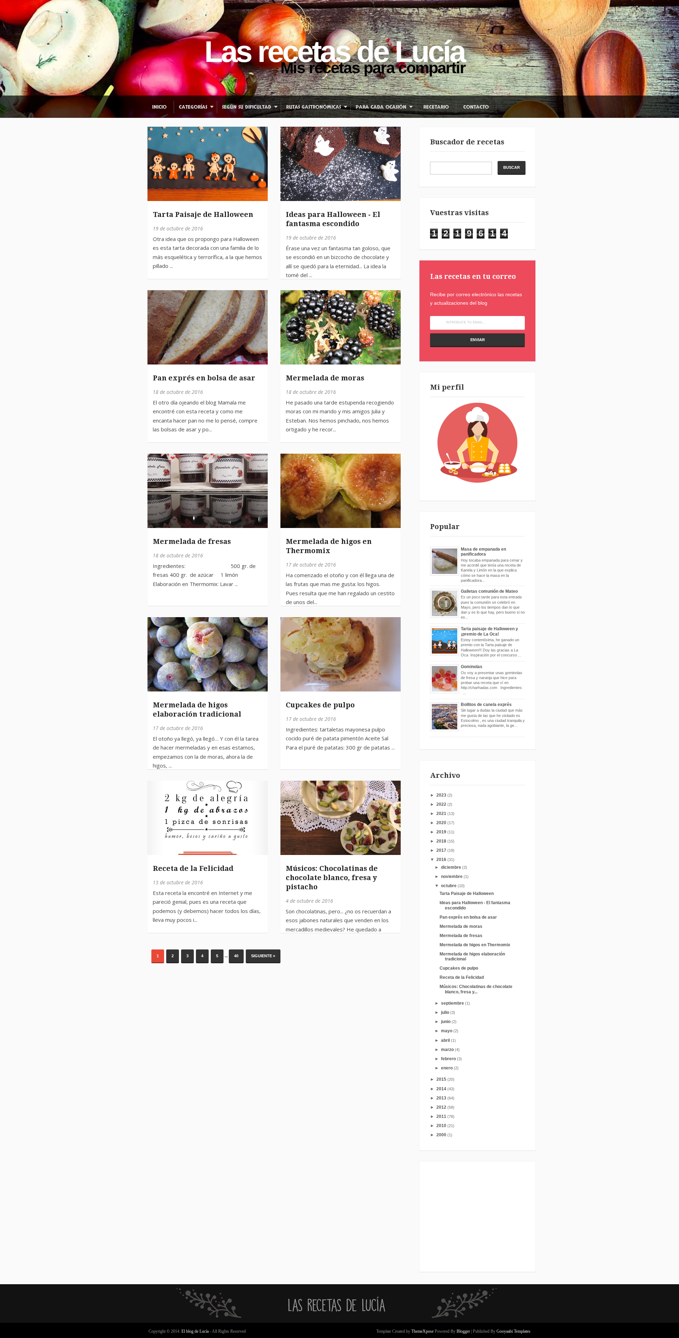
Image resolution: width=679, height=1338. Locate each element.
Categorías (193, 107)
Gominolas (471, 666)
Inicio (159, 107)
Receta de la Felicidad (193, 868)
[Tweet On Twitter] (156, 151)
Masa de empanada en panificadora (483, 552)
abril (446, 1040)
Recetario (436, 107)
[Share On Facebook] (156, 136)
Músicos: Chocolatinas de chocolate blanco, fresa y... (476, 989)
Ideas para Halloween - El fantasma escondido (333, 219)
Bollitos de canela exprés (486, 704)
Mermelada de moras (325, 378)
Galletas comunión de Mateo (489, 591)
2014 (441, 1088)
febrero (449, 1058)
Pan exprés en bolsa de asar (204, 378)
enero (447, 1068)
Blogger (463, 1331)
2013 (441, 1098)
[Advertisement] (474, 1216)
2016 (441, 859)
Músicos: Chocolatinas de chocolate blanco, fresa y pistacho (332, 877)
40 (236, 956)
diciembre (451, 867)
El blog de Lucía (195, 1331)
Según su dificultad (246, 107)
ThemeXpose (422, 1331)
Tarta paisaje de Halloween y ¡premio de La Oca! (489, 631)
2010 (441, 1125)
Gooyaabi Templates (513, 1331)
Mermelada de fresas (192, 541)
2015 (441, 1079)
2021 (441, 813)
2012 (441, 1107)
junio (446, 1021)
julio (445, 1012)
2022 (441, 804)
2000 (441, 1134)
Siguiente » (263, 956)
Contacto (476, 107)
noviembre (452, 876)
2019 (441, 831)
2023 (441, 795)
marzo (448, 1049)
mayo (447, 1030)
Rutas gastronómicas (313, 107)
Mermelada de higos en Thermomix (329, 546)
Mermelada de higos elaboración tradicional (197, 709)
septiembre (453, 1003)
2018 (441, 841)
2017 (441, 850)
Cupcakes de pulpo (320, 705)
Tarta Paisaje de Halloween (203, 214)
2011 (441, 1116)
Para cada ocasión (381, 107)
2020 (441, 822)
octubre (449, 885)
